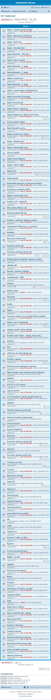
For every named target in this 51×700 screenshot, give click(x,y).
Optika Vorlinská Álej (15, 103)
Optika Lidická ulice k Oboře (18, 134)
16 (40, 287)
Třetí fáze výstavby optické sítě (19, 410)
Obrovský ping (12, 495)
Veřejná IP (11, 482)
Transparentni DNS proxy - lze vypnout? (22, 226)
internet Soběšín (13, 153)
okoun (23, 404)
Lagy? (9, 525)
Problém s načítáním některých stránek (22, 220)
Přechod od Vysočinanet (16, 570)
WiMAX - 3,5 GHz (13, 557)
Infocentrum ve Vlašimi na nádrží (20, 589)
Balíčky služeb (12, 291)
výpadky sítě (12, 265)
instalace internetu (14, 631)
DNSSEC (10, 378)
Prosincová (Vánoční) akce (17, 551)
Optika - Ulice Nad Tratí (16, 48)
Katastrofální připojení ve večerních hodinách (24, 183)
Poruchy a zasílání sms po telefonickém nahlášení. (26, 316)
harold (23, 419)
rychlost (10, 283)
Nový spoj (11, 436)
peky (22, 527)
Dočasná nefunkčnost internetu (19, 637)
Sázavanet (11, 297)
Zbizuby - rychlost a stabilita (18, 271)
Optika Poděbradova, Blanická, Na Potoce (23, 115)
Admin (23, 292)
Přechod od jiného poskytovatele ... (20, 417)
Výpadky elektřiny (14, 595)
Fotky (9, 601)
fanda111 (23, 464)
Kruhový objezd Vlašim (16, 122)
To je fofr (10, 470)
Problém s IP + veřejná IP (17, 202)
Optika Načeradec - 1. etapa (17, 84)
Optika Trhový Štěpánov (16, 159)
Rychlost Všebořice (14, 430)
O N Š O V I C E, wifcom (16, 385)
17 (43, 287)
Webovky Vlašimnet (14, 655)
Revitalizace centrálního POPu (18, 190)
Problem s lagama (14, 359)
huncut (23, 412)
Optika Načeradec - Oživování (18, 54)
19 (48, 287)
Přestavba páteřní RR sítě (16, 213)
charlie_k (23, 386)
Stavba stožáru (12, 178)
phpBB (19, 691)
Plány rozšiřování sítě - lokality (19, 613)
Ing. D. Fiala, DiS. (26, 31)
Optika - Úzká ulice (14, 42)
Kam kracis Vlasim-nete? (16, 238)
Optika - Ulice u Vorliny (16, 60)
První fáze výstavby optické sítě (19, 455)
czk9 (22, 450)
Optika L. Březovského (15, 165)
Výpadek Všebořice (14, 501)
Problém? (11, 583)
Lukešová (24, 285)
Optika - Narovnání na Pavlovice (19, 36)
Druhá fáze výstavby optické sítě (19, 442)
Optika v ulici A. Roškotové (17, 322)
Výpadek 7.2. (12, 532)
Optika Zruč (11, 171)
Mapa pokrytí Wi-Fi (14, 619)
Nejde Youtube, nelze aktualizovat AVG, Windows (26, 372)
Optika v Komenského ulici (17, 196)
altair (22, 497)
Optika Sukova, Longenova (17, 109)
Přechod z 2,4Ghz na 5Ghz (17, 538)
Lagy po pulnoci (13, 391)
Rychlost (10, 544)
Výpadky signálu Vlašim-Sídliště (19, 330)
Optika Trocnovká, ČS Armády (18, 97)
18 (46, 287)
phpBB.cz (30, 694)
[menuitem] (6, 7)
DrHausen (24, 261)
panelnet (10, 341)
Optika (9, 310)
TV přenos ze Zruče (14, 462)
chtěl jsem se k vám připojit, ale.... (20, 353)
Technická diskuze (14, 507)
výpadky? (10, 403)
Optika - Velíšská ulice (15, 141)
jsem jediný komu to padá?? (18, 513)
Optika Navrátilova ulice (16, 128)
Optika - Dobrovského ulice (17, 148)
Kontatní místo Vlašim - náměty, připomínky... (24, 336)
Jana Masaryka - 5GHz (15, 277)
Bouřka (10, 304)
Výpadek (10, 564)
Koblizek (23, 483)
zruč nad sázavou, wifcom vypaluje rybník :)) (24, 397)
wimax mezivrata (13, 423)
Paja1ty (23, 578)
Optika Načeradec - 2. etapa (17, 72)
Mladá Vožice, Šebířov (15, 607)
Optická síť (11, 489)
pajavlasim (24, 342)
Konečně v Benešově (15, 625)
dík (8, 519)
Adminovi (10, 449)
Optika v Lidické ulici (15, 78)
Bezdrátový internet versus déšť (19, 643)
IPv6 (8, 347)
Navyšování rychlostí (15, 476)
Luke (22, 374)
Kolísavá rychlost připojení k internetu (21, 366)
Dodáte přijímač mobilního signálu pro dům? (24, 259)
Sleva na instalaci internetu (17, 649)
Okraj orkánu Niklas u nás (17, 208)
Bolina (9, 577)
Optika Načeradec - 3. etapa (17, 66)
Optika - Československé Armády (19, 30)
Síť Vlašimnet (8, 16)
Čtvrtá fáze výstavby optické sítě (19, 252)
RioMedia (10, 232)
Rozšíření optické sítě (15, 246)
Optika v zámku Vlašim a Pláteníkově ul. (22, 90)
